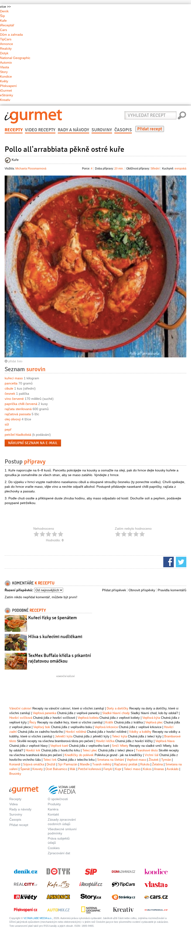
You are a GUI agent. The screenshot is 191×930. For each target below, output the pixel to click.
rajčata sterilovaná (18, 409)
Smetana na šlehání (110, 759)
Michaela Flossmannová (30, 168)
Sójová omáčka (33, 764)
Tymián (166, 759)
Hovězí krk (33, 750)
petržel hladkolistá (18, 434)
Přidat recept (149, 129)
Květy (4, 81)
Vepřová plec (154, 722)
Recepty (14, 130)
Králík (109, 722)
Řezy (32, 722)
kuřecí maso (14, 378)
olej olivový (13, 419)
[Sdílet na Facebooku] (168, 562)
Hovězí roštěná (75, 731)
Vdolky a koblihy (140, 731)
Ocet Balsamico (56, 769)
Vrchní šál (151, 755)
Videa (13, 804)
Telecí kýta (119, 736)
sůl (7, 424)
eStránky (6, 95)
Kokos (147, 769)
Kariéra (53, 809)
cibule (9, 388)
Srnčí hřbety (120, 745)
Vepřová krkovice (106, 727)
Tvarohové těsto (147, 750)
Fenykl (108, 769)
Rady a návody (73, 130)
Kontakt (53, 814)
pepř (8, 429)
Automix (6, 62)
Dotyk (4, 53)
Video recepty (40, 130)
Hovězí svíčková (20, 717)
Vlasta (4, 67)
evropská (180, 168)
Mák (72, 769)
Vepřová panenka (44, 713)
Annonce (6, 44)
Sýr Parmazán (67, 764)
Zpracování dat (59, 853)
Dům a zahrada (11, 34)
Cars (3, 30)
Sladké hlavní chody (116, 713)
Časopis (123, 130)
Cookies (54, 848)
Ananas (159, 769)
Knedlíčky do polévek (79, 755)
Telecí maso (132, 769)
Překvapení (8, 86)
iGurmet (6, 90)
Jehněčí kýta (63, 736)
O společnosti (58, 799)
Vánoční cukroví (20, 708)
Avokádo (172, 769)
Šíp (2, 16)
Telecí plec (89, 750)
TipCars (5, 39)
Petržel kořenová (89, 769)
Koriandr (14, 764)
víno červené (14, 399)
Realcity (6, 48)
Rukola (145, 764)
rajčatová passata (18, 414)
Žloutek (154, 759)
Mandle (85, 764)
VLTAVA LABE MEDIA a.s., (38, 918)
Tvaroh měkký (102, 764)
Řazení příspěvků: (19, 590)
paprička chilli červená (21, 404)
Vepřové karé (59, 745)
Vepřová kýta (151, 717)
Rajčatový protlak (126, 764)
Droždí (51, 764)
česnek (10, 393)
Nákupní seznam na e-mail (33, 443)
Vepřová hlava (164, 741)
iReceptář (7, 25)
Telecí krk (50, 759)
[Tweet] (180, 562)
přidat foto (14, 361)
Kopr (118, 769)
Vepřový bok (41, 727)
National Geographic (15, 58)
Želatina (157, 764)
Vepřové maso (136, 759)
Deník (4, 11)
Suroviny (102, 130)
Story (4, 72)
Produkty (54, 804)
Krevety (37, 769)
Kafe (3, 20)
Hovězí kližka (105, 741)
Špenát (25, 769)
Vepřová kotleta (88, 717)
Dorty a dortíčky (117, 708)
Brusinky (15, 773)
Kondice (6, 76)
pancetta (11, 383)
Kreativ (5, 100)
